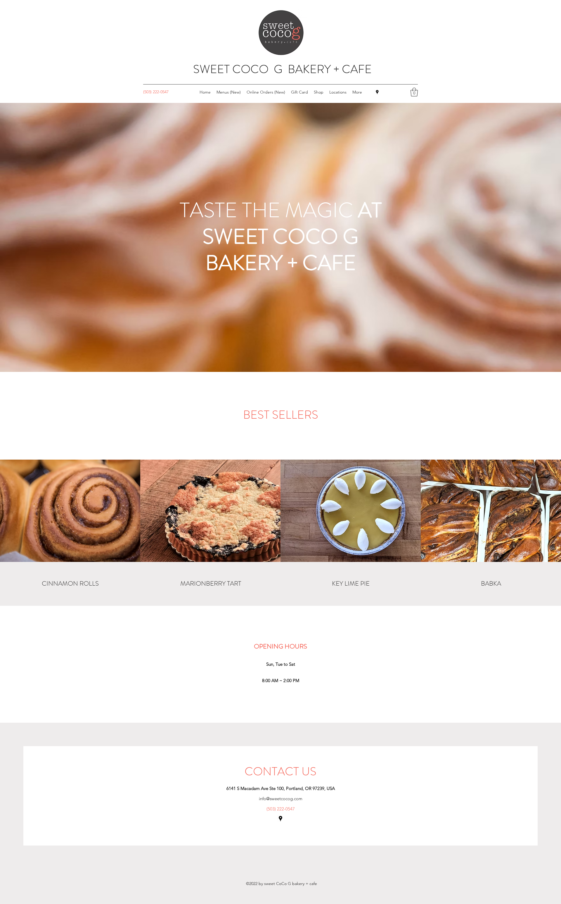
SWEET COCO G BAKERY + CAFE (282, 69)
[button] (414, 92)
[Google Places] (377, 92)
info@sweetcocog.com (280, 798)
